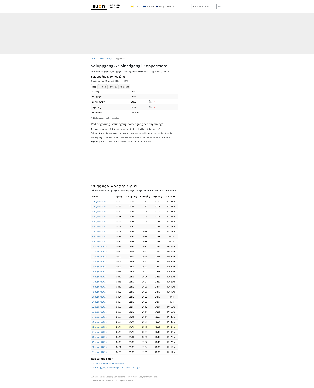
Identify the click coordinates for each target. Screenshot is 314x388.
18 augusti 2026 (99, 286)
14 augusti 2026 (99, 266)
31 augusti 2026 (99, 352)
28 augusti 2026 (99, 337)
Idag (94, 86)
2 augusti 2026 (98, 206)
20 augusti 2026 (99, 296)
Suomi (102, 381)
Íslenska (129, 381)
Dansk (114, 381)
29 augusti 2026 (99, 342)
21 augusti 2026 (99, 301)
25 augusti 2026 (99, 322)
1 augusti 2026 (98, 201)
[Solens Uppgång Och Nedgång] (107, 6)
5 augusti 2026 (98, 221)
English (122, 381)
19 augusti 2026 (99, 291)
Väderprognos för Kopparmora (109, 363)
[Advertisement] (157, 32)
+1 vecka (113, 86)
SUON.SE (108, 377)
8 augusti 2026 (98, 236)
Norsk (108, 381)
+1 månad (124, 86)
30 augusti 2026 (99, 347)
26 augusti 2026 (99, 327)
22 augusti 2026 (99, 307)
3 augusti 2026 (98, 211)
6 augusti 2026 (98, 226)
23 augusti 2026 (99, 312)
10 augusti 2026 (99, 246)
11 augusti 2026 (99, 251)
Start (93, 59)
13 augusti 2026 (99, 261)
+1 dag (102, 86)
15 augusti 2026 (99, 271)
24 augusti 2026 (99, 317)
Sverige (109, 59)
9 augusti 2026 (98, 241)
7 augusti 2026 (98, 231)
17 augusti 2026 (99, 281)
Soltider (101, 59)
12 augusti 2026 (99, 256)
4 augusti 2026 (98, 216)
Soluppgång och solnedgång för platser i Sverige (117, 367)
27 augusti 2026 (99, 332)
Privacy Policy (131, 377)
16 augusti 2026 (99, 276)
